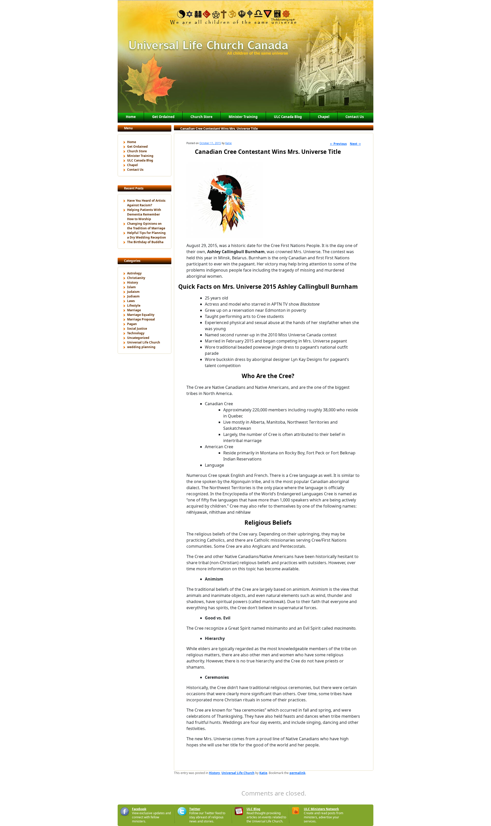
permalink (297, 773)
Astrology (134, 273)
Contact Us (354, 116)
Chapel (323, 116)
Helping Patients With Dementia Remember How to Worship (144, 214)
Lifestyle (133, 305)
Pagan (132, 324)
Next (355, 144)
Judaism (133, 291)
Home (131, 116)
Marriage (134, 310)
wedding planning (141, 347)
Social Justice (137, 328)
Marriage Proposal (141, 319)
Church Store (202, 116)
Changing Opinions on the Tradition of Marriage (146, 225)
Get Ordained (163, 116)
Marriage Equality (140, 315)
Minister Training (243, 116)
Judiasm (133, 296)
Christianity (136, 278)
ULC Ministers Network (321, 809)
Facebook (139, 809)
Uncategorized (138, 338)
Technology (135, 333)
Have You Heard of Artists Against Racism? (146, 202)
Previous (338, 144)
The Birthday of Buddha (145, 242)
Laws (131, 301)
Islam (131, 287)
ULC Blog (253, 809)
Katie (228, 143)
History (132, 282)
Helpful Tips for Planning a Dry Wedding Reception (146, 235)
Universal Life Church (143, 342)
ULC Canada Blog (288, 116)
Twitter (194, 809)
